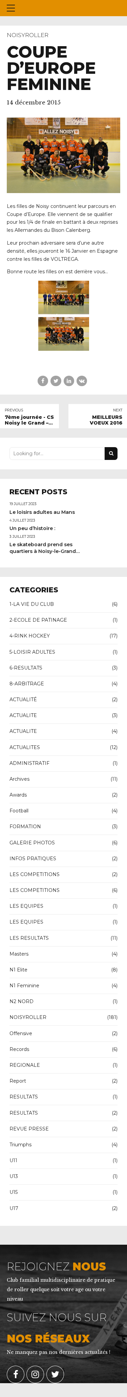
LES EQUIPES (26, 906)
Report (17, 1081)
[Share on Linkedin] (69, 381)
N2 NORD (21, 1001)
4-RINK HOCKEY (29, 636)
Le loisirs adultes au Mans (42, 512)
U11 (13, 1160)
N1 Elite (18, 970)
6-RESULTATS (25, 668)
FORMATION (25, 827)
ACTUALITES (24, 747)
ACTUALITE (23, 715)
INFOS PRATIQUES (32, 859)
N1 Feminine (24, 986)
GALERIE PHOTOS (32, 843)
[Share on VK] (82, 381)
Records (19, 1049)
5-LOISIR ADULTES (32, 652)
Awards (18, 795)
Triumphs (20, 1145)
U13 (13, 1176)
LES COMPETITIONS (34, 874)
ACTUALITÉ (23, 699)
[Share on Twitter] (55, 381)
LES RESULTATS (29, 938)
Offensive (20, 1033)
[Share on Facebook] (43, 381)
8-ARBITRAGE (26, 684)
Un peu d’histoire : (32, 528)
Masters (18, 954)
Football (18, 811)
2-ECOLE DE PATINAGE (38, 620)
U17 (13, 1208)
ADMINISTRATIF (29, 763)
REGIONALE (24, 1065)
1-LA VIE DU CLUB (31, 604)
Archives (19, 779)
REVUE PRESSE (29, 1129)
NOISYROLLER (27, 35)
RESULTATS (23, 1097)
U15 (13, 1192)
